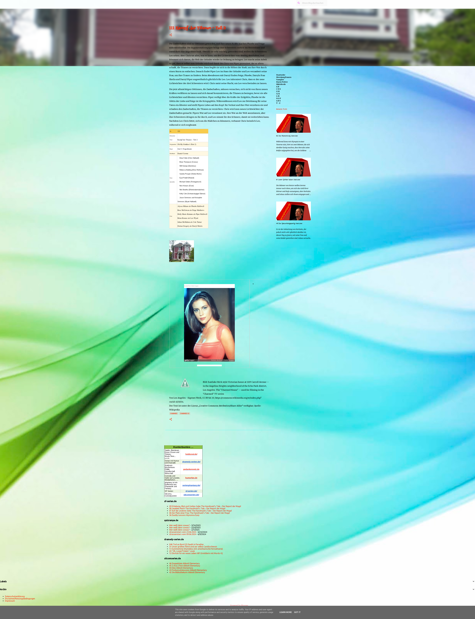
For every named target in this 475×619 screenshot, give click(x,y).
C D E (278, 89)
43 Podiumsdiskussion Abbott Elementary (188, 570)
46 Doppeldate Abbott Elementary (184, 563)
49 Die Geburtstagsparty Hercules (289, 223)
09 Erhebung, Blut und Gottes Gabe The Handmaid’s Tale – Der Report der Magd (205, 506)
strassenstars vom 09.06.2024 (182, 534)
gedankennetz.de (191, 469)
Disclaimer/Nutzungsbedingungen (20, 598)
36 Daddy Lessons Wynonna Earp (184, 515)
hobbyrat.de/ (191, 454)
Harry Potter (282, 82)
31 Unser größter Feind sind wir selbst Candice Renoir (193, 546)
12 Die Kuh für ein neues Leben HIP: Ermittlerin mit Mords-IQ (196, 553)
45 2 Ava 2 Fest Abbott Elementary (184, 566)
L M (277, 96)
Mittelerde (281, 84)
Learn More (285, 612)
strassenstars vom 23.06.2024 (182, 532)
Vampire (280, 79)
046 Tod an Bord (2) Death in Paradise (186, 544)
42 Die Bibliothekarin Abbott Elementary (187, 572)
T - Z (278, 103)
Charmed (173, 413)
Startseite (280, 75)
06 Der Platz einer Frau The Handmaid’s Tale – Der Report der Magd (199, 513)
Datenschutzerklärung (15, 596)
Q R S (278, 101)
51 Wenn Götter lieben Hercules (288, 180)
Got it (297, 612)
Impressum (10, 601)
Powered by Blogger (239, 605)
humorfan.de (191, 478)
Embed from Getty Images (191, 286)
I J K (278, 94)
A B (277, 87)
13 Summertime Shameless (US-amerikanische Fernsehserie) (196, 549)
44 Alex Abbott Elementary (181, 568)
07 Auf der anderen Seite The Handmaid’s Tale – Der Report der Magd (200, 511)
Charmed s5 (184, 413)
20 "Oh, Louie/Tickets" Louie (182, 551)
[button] (170, 35)
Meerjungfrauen (283, 77)
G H (278, 91)
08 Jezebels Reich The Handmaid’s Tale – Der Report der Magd (197, 508)
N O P (278, 98)
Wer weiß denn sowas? (179, 525)
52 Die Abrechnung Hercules (287, 136)
